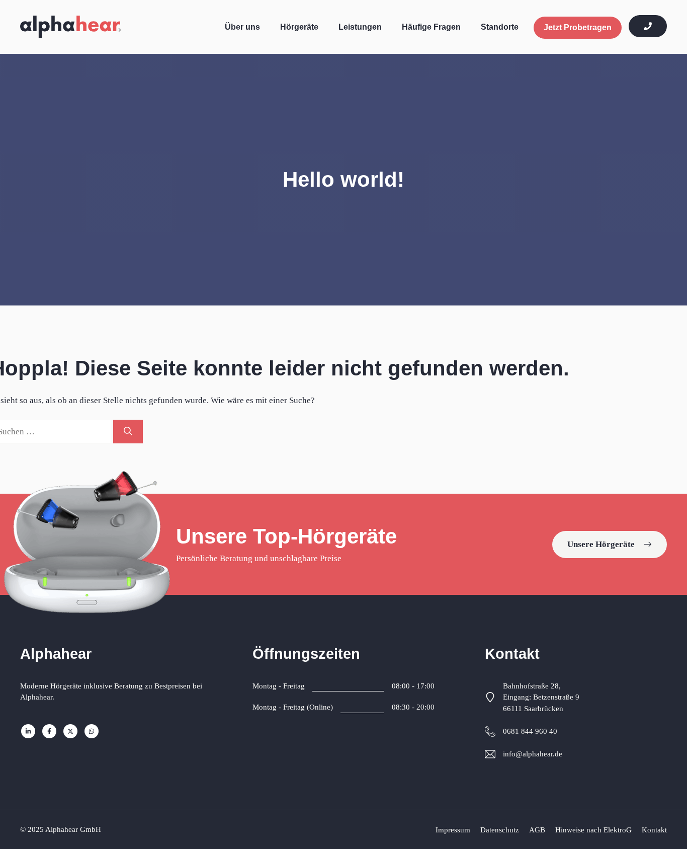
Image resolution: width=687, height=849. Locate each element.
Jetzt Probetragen (578, 27)
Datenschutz (499, 830)
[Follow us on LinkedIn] (28, 731)
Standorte (500, 27)
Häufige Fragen (431, 27)
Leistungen (360, 27)
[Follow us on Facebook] (49, 731)
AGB (537, 830)
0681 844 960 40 (530, 731)
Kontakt (654, 830)
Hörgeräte (299, 27)
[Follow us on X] (70, 731)
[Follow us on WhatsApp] (91, 731)
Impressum (453, 830)
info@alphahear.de (532, 754)
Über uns (242, 27)
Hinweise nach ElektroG (593, 830)
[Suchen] (128, 432)
